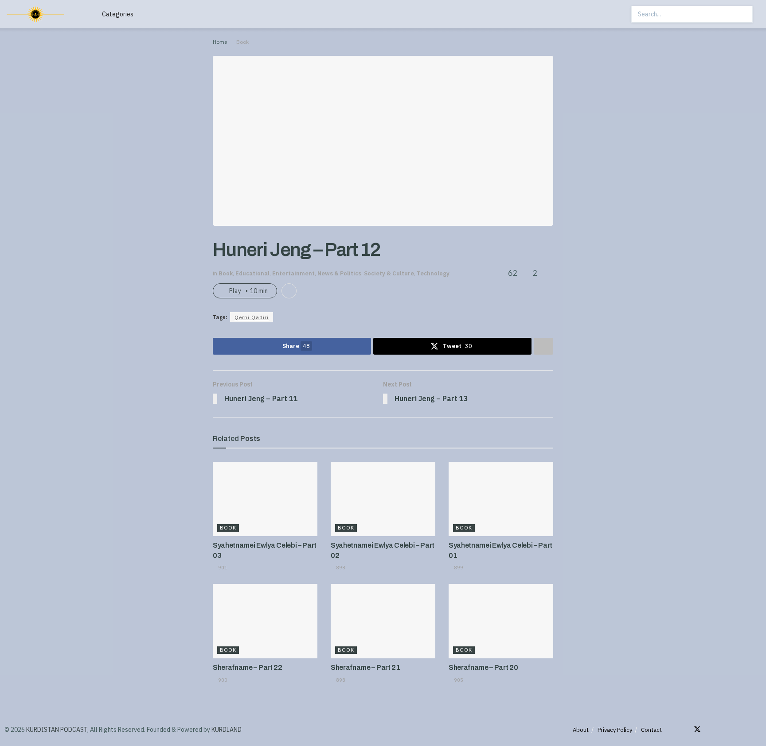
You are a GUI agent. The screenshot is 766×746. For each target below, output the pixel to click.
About (581, 730)
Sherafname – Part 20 (483, 667)
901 (222, 567)
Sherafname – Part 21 (365, 667)
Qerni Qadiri (251, 317)
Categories (117, 14)
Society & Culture (389, 273)
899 (458, 567)
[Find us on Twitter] (697, 729)
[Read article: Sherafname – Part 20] (501, 621)
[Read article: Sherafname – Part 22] (265, 621)
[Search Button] (745, 14)
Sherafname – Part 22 (247, 667)
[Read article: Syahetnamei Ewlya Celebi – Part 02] (383, 499)
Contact (651, 730)
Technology (433, 273)
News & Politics (339, 273)
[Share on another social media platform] (543, 346)
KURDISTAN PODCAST (56, 730)
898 (340, 567)
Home (220, 42)
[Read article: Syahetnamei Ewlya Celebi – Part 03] (265, 499)
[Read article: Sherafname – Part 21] (383, 621)
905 (458, 680)
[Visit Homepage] (45, 14)
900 (222, 680)
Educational (252, 273)
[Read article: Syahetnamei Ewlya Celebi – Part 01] (501, 499)
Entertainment (293, 273)
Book (242, 42)
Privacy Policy (615, 730)
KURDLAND (226, 730)
